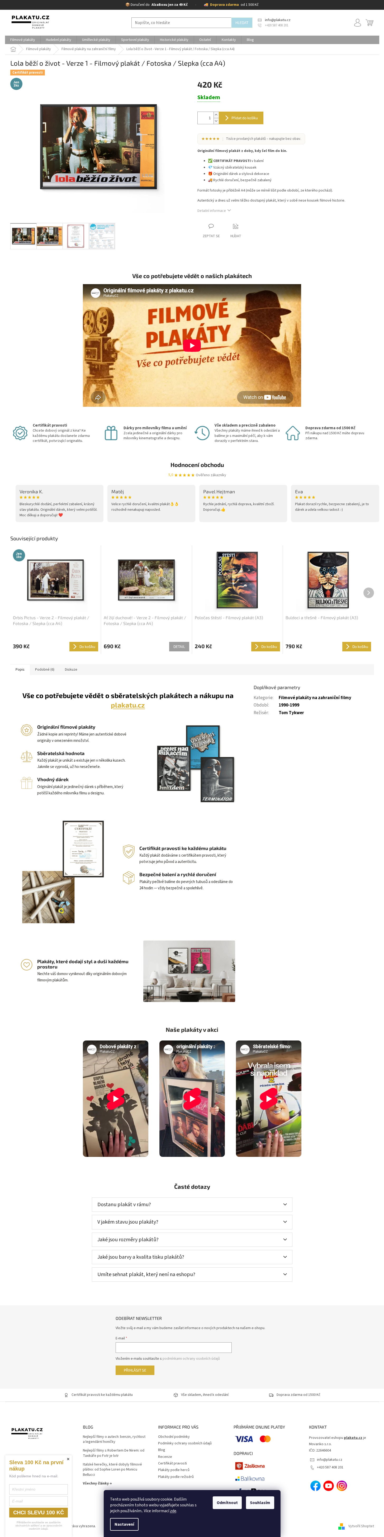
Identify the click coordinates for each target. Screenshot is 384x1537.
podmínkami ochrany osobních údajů (191, 1358)
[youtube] (328, 1486)
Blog (161, 1450)
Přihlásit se (135, 1370)
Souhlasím (260, 1503)
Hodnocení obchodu (197, 464)
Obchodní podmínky (174, 1436)
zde (173, 1511)
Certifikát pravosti (172, 1463)
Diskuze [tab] (71, 669)
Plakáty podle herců (173, 1470)
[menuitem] (22, 40)
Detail (179, 646)
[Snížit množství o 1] (216, 121)
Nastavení (124, 1524)
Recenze (165, 1456)
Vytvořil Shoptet (361, 1526)
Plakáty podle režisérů (176, 1476)
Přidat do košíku (244, 118)
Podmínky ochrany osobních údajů (185, 1443)
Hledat (241, 22)
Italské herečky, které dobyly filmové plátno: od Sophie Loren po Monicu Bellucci (112, 1469)
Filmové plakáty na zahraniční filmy (315, 698)
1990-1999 (289, 705)
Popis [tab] (20, 669)
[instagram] (341, 1486)
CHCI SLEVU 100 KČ (38, 1512)
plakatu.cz (128, 705)
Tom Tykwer (291, 713)
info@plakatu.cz (329, 1459)
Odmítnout (227, 1503)
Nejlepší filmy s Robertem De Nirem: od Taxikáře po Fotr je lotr (113, 1453)
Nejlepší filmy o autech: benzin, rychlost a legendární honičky (114, 1439)
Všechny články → (97, 1483)
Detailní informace (211, 210)
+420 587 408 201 (330, 1467)
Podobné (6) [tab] (44, 669)
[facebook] (315, 1486)
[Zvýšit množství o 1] (216, 115)
